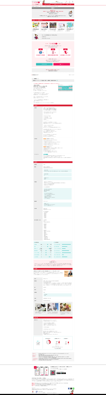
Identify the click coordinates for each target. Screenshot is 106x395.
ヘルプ (52, 2)
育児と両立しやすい (46, 358)
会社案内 (48, 389)
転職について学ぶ (69, 4)
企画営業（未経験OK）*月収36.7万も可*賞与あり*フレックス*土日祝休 (70, 29)
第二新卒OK (40, 358)
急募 (45, 359)
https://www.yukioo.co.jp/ (46, 300)
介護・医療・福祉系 (61, 353)
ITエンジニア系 (57, 353)
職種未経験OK (54, 358)
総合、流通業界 (52, 357)
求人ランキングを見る (48, 4)
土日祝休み (64, 358)
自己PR (36, 385)
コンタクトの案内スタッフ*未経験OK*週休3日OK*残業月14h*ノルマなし (61, 29)
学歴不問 (62, 358)
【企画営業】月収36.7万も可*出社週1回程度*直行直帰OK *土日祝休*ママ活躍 (36, 29)
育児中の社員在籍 (51, 359)
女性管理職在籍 (58, 358)
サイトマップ (54, 2)
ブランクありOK (51, 358)
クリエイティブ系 (66, 353)
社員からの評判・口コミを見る (46, 38)
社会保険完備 (40, 359)
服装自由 (67, 358)
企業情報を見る (44, 36)
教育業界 (55, 357)
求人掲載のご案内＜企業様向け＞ (59, 2)
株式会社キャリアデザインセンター (38, 389)
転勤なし (43, 358)
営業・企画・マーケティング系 (47, 353)
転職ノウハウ (33, 385)
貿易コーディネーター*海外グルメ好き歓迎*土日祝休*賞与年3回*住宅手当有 (53, 29)
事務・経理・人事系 (41, 353)
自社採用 (52, 389)
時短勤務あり (70, 358)
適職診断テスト (45, 385)
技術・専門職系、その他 (41, 354)
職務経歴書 (42, 385)
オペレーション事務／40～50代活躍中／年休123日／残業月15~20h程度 (44, 29)
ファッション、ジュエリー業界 (42, 357)
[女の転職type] (33, 389)
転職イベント (38, 385)
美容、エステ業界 (48, 357)
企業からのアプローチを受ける (58, 4)
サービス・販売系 (53, 353)
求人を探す (37, 4)
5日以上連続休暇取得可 (56, 359)
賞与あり (47, 359)
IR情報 (50, 389)
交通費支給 (43, 359)
